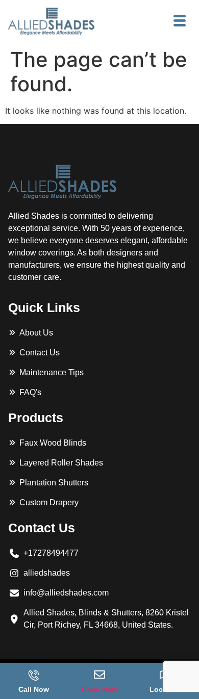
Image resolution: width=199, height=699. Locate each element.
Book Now (99, 689)
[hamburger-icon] (179, 21)
